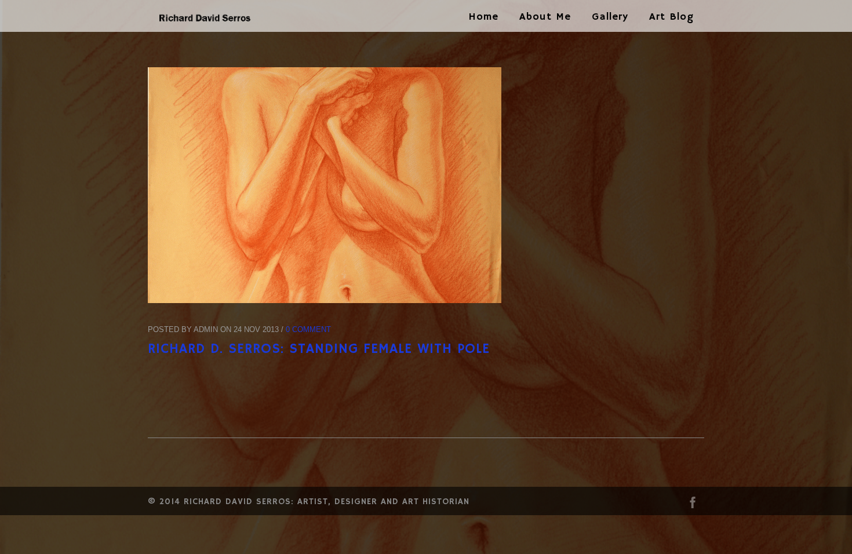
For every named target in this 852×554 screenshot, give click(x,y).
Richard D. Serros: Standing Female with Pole (319, 349)
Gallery (610, 16)
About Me (545, 16)
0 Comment (308, 329)
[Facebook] (692, 505)
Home (483, 16)
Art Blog (671, 16)
